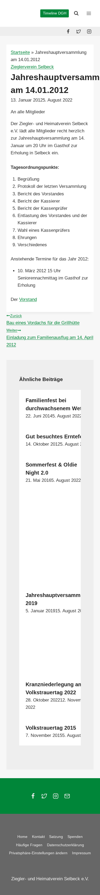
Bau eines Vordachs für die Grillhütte (42, 319)
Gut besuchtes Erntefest (56, 436)
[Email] (67, 796)
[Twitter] (78, 31)
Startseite (20, 52)
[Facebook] (68, 31)
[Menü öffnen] (89, 13)
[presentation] (58, 537)
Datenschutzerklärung (65, 845)
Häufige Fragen (29, 845)
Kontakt (38, 836)
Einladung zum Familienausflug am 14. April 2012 (49, 337)
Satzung (56, 836)
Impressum (81, 853)
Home (22, 836)
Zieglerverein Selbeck (32, 66)
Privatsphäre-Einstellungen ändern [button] (38, 853)
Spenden (75, 836)
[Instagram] (89, 31)
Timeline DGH (54, 13)
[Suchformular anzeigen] (76, 13)
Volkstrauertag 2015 (51, 728)
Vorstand (28, 299)
